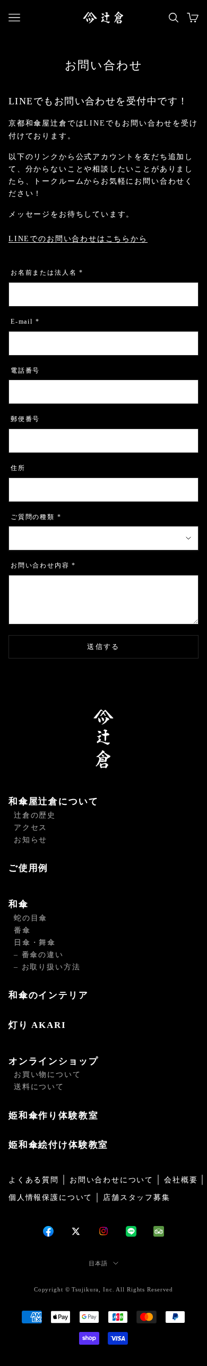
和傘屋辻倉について (53, 801)
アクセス (30, 828)
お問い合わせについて (111, 1180)
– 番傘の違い (39, 955)
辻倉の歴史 (35, 815)
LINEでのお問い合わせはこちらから (78, 239)
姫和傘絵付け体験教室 (58, 1145)
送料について (39, 1087)
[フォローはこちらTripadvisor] (158, 1231)
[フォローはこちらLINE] (131, 1231)
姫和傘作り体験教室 (53, 1115)
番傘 (22, 930)
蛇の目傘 (30, 918)
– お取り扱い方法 (47, 967)
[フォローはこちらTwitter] (76, 1231)
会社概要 (180, 1180)
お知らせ (30, 840)
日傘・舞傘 (35, 943)
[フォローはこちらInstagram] (103, 1231)
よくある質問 (33, 1180)
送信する (103, 647)
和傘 (18, 904)
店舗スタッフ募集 (136, 1198)
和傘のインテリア (48, 995)
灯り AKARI (37, 1025)
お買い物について (47, 1075)
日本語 (98, 1263)
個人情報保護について (50, 1198)
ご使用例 (28, 868)
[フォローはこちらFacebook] (48, 1231)
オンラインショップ (53, 1061)
